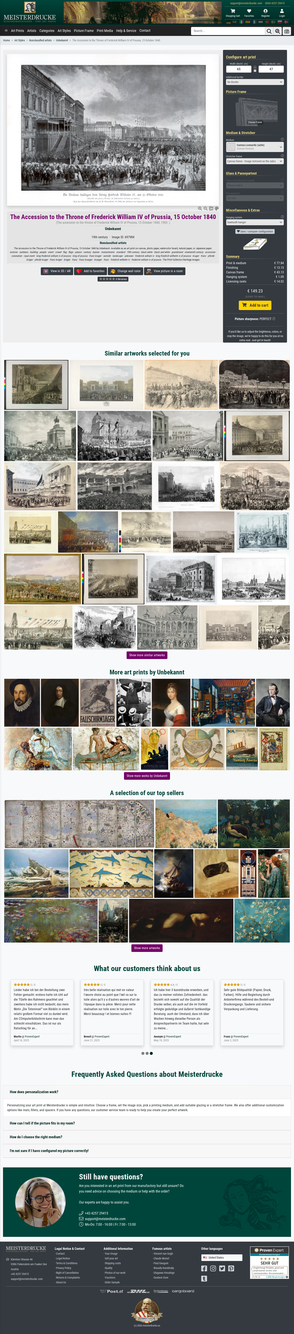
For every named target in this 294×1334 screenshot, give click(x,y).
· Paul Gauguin (160, 1263)
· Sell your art (111, 1258)
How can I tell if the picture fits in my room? (42, 1123)
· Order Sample (112, 1282)
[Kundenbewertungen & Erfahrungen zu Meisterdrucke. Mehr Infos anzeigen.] (269, 1262)
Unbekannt (62, 40)
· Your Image (111, 1253)
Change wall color (128, 271)
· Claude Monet (160, 1258)
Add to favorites (92, 271)
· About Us (60, 1282)
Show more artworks (147, 948)
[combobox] (255, 82)
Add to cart (257, 305)
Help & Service (126, 31)
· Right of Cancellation (67, 1273)
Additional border (234, 77)
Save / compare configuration (256, 231)
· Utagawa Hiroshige (163, 1273)
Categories (46, 31)
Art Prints (17, 31)
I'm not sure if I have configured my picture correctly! (49, 1150)
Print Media (105, 31)
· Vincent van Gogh (162, 1253)
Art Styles (64, 31)
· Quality (108, 1268)
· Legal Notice (62, 1258)
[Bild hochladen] (287, 31)
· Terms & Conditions (66, 1263)
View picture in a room (167, 271)
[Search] (269, 31)
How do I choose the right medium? (36, 1137)
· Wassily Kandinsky (163, 1268)
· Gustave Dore (160, 1277)
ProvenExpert (30, 1036)
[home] (6, 31)
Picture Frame (84, 31)
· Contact (60, 1253)
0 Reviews (121, 279)
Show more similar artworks (147, 655)
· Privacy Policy (63, 1268)
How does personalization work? (34, 1092)
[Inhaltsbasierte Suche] (277, 31)
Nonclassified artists (40, 40)
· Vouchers (109, 1277)
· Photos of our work (114, 1273)
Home (6, 40)
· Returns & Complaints (67, 1277)
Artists (31, 31)
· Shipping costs (112, 1263)
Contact (144, 31)
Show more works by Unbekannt (147, 776)
